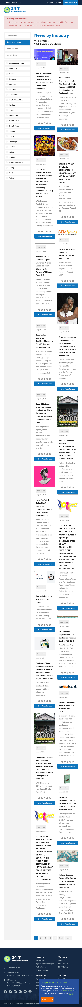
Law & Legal (13, 141)
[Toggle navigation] (75, 10)
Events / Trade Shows (16, 100)
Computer (12, 79)
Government (13, 115)
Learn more (67, 991)
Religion (12, 157)
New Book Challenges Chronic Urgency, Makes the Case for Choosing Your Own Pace (67, 803)
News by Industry (14, 42)
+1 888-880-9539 (12, 2)
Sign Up (49, 2)
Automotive (13, 68)
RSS (37, 982)
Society (11, 168)
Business (12, 74)
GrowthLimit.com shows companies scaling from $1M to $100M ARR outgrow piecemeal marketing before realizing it (44, 413)
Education (12, 89)
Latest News (12, 36)
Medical (11, 152)
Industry (12, 131)
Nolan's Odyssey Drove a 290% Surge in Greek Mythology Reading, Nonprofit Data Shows (67, 881)
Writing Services (41, 967)
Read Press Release (45, 128)
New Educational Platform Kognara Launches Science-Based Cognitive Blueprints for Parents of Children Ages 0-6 (44, 266)
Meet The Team (63, 967)
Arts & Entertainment (16, 63)
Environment (13, 95)
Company (62, 957)
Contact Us (62, 979)
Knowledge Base (42, 979)
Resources (41, 975)
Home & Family (14, 121)
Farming (12, 105)
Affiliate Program (42, 970)
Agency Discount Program (45, 964)
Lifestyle (12, 147)
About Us (61, 960)
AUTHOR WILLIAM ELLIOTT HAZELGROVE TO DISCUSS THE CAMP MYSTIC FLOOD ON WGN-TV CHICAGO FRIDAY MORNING (67, 450)
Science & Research (16, 162)
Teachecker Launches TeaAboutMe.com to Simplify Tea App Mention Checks (44, 341)
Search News (12, 55)
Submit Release (70, 2)
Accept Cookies (47, 999)
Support (62, 975)
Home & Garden (14, 126)
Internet (11, 136)
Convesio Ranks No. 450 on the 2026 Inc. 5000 (44, 599)
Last (68, 938)
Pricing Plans (40, 960)
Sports (11, 173)
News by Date (12, 49)
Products (40, 957)
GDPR (71, 993)
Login (58, 2)
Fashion (12, 110)
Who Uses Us (63, 964)
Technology (13, 178)
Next (61, 938)
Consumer (12, 84)
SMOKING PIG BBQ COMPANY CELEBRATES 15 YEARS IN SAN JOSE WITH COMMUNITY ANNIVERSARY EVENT (67, 173)
